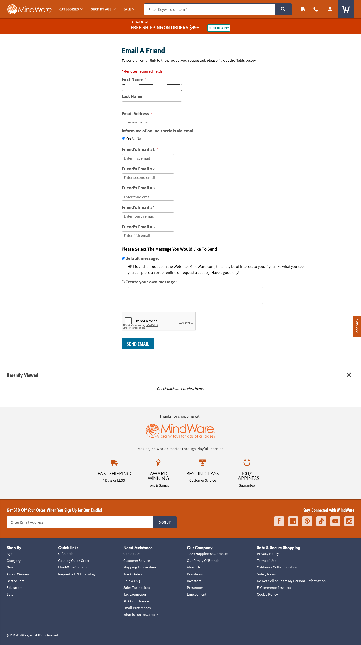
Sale (10, 594)
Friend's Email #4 (138, 207)
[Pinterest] (307, 521)
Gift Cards (65, 553)
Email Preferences (137, 607)
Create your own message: (151, 282)
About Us (194, 567)
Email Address (137, 113)
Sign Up (165, 522)
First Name (134, 79)
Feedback (356, 327)
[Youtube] (335, 521)
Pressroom (195, 587)
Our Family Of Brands (203, 560)
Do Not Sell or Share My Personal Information (291, 580)
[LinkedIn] (293, 521)
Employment (196, 594)
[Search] (283, 9)
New (10, 567)
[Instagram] (349, 521)
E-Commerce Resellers (274, 587)
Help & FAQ (131, 580)
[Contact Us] (315, 9)
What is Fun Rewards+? (140, 614)
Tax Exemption (134, 594)
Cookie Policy (267, 594)
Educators (14, 587)
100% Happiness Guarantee (207, 553)
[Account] (330, 9)
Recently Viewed (22, 375)
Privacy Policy (268, 553)
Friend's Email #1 (140, 149)
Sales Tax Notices (136, 587)
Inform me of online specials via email (158, 131)
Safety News (266, 574)
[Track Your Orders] (303, 9)
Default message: (142, 258)
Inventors (194, 580)
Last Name (134, 96)
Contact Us (131, 553)
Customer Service (136, 560)
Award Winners (18, 574)
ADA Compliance (136, 601)
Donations (195, 574)
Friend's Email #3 (138, 188)
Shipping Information (139, 567)
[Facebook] (279, 521)
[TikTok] (321, 521)
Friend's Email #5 (138, 227)
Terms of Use (266, 560)
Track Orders (132, 574)
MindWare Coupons (73, 567)
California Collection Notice (278, 567)
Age (9, 553)
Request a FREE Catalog (76, 574)
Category (14, 560)
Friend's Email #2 (138, 168)
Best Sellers (15, 580)
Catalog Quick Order (73, 560)
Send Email (138, 344)
